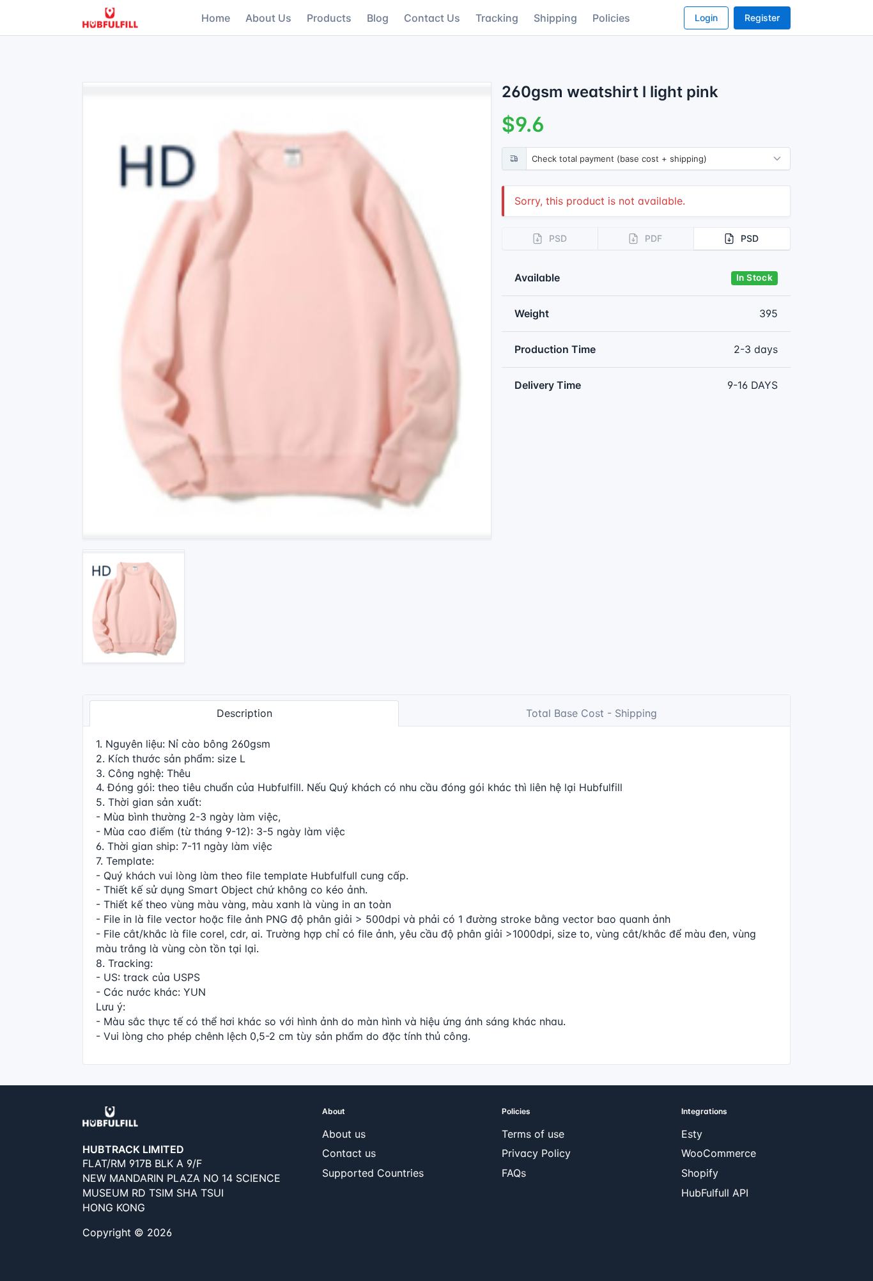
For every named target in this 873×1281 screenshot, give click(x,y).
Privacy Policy (536, 1153)
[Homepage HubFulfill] (110, 1115)
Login (706, 17)
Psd (750, 238)
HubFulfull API (714, 1192)
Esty (691, 1134)
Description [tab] (244, 713)
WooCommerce (718, 1153)
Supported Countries (373, 1173)
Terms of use (533, 1134)
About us (344, 1134)
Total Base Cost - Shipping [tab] (591, 713)
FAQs (514, 1173)
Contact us (349, 1153)
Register (762, 17)
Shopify (699, 1173)
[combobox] (661, 158)
